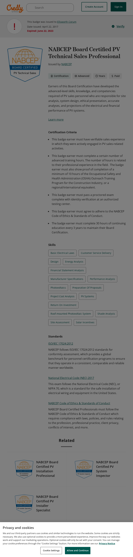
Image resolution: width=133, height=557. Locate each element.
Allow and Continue (77, 550)
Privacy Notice (107, 543)
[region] (66, 539)
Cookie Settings (51, 550)
